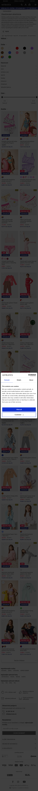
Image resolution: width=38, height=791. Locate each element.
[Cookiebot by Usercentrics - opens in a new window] (28, 375)
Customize (18, 414)
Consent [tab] (6, 380)
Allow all (19, 409)
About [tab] (31, 380)
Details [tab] (19, 380)
